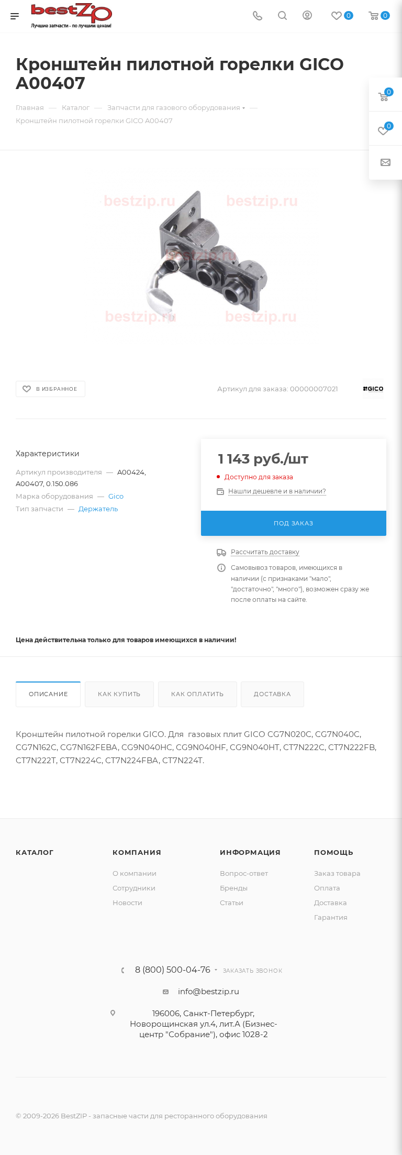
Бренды (234, 888)
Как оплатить (197, 694)
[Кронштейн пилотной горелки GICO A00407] (201, 256)
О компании (135, 873)
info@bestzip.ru (208, 991)
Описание (48, 694)
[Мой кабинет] (307, 16)
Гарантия (331, 917)
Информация (250, 852)
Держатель (98, 508)
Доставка (272, 694)
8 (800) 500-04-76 (172, 970)
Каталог (35, 852)
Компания (137, 852)
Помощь (333, 852)
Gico (116, 496)
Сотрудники (134, 888)
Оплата (327, 888)
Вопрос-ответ (244, 873)
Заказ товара (337, 873)
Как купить (119, 694)
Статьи (231, 902)
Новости (127, 902)
